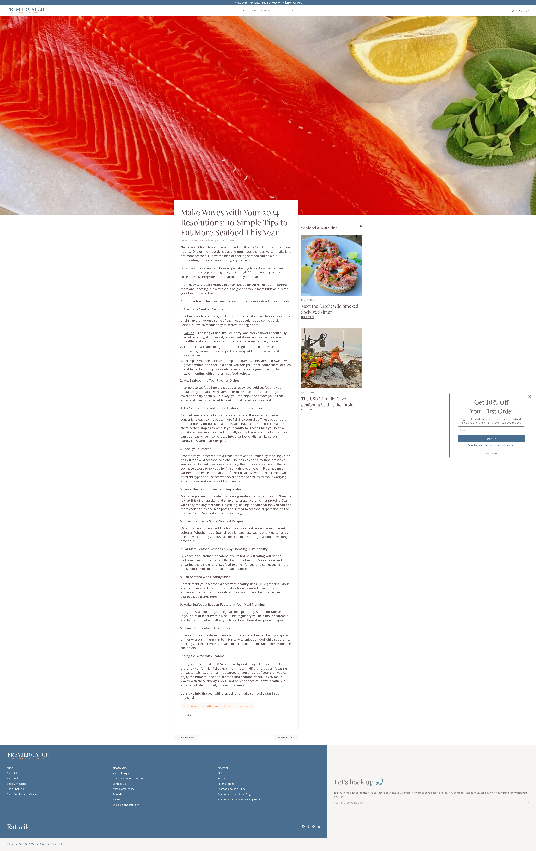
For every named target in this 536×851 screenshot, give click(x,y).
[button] (244, 10)
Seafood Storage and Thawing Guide (239, 799)
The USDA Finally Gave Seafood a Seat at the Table (327, 401)
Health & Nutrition (190, 706)
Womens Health (246, 706)
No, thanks (491, 453)
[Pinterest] (313, 826)
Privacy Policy (57, 844)
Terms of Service (40, 844)
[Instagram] (319, 826)
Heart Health (206, 706)
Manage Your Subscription (128, 778)
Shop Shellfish (15, 789)
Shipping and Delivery (125, 804)
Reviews (117, 799)
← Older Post (185, 737)
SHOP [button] (10, 768)
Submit (491, 438)
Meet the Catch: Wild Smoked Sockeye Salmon (329, 309)
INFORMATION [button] (120, 768)
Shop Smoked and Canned (22, 794)
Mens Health (220, 706)
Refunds (117, 794)
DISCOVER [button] (223, 768)
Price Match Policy (123, 789)
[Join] (526, 802)
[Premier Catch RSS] (361, 226)
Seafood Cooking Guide (232, 789)
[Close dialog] (529, 396)
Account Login (121, 773)
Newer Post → (286, 737)
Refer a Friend (226, 783)
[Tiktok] (308, 826)
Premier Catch (16, 844)
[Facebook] (303, 826)
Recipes (222, 778)
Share (187, 714)
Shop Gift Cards (16, 783)
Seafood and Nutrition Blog (234, 794)
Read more (307, 316)
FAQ (220, 773)
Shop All (12, 773)
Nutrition (232, 706)
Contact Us (119, 783)
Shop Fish (13, 778)
